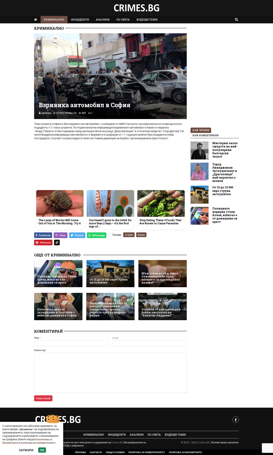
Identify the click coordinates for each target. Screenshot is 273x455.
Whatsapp (98, 235)
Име (37, 338)
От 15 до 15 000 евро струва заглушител (108, 281)
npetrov (46, 112)
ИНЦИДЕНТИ (80, 19)
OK (42, 450)
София (129, 234)
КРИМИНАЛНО (54, 19)
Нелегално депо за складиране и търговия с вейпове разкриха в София (56, 312)
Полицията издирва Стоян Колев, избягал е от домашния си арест (57, 279)
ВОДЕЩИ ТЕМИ (147, 19)
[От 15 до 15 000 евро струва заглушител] (110, 273)
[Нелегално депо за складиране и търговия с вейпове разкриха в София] (58, 306)
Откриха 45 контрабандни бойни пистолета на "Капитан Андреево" (161, 312)
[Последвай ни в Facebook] (235, 8)
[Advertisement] (71, 165)
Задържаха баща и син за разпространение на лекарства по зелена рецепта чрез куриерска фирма (108, 309)
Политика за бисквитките (185, 452)
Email (115, 338)
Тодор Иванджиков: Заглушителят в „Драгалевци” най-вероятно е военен (224, 172)
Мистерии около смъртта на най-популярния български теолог (225, 149)
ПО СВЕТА (123, 19)
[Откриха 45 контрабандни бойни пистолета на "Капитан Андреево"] (162, 306)
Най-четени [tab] (200, 130)
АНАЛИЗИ (103, 19)
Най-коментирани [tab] (205, 135)
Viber (62, 235)
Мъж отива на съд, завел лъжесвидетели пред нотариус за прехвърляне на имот (161, 278)
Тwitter (79, 235)
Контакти (96, 452)
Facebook (45, 235)
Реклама (80, 452)
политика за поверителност (38, 442)
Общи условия (115, 452)
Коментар (40, 350)
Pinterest (45, 242)
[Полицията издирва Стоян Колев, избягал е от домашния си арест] (58, 273)
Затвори (26, 450)
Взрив (141, 234)
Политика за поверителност (146, 452)
